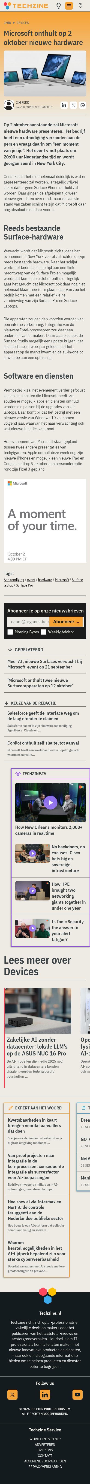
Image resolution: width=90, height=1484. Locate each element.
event (31, 579)
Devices (22, 23)
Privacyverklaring (45, 1466)
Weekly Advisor (61, 632)
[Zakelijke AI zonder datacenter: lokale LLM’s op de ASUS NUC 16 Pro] (38, 1011)
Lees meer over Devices (37, 965)
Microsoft (62, 579)
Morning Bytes (27, 632)
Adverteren (45, 1444)
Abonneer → (66, 621)
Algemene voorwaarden (45, 1461)
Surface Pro (24, 585)
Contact (45, 1455)
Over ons (45, 1450)
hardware (45, 579)
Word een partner (45, 1439)
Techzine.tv (34, 773)
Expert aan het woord (38, 1108)
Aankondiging (14, 579)
